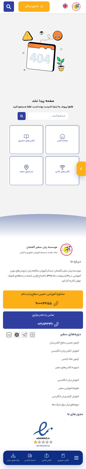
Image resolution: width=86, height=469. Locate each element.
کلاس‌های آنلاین (62, 172)
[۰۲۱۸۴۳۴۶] (56, 324)
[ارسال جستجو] (9, 6)
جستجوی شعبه (26, 172)
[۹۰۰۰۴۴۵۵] (56, 304)
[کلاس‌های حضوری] (26, 136)
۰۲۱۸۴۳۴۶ (45, 324)
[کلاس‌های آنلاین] (62, 167)
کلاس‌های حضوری (26, 141)
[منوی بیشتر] (76, 458)
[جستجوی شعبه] (26, 167)
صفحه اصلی (62, 141)
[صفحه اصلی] (62, 136)
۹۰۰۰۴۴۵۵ (43, 304)
